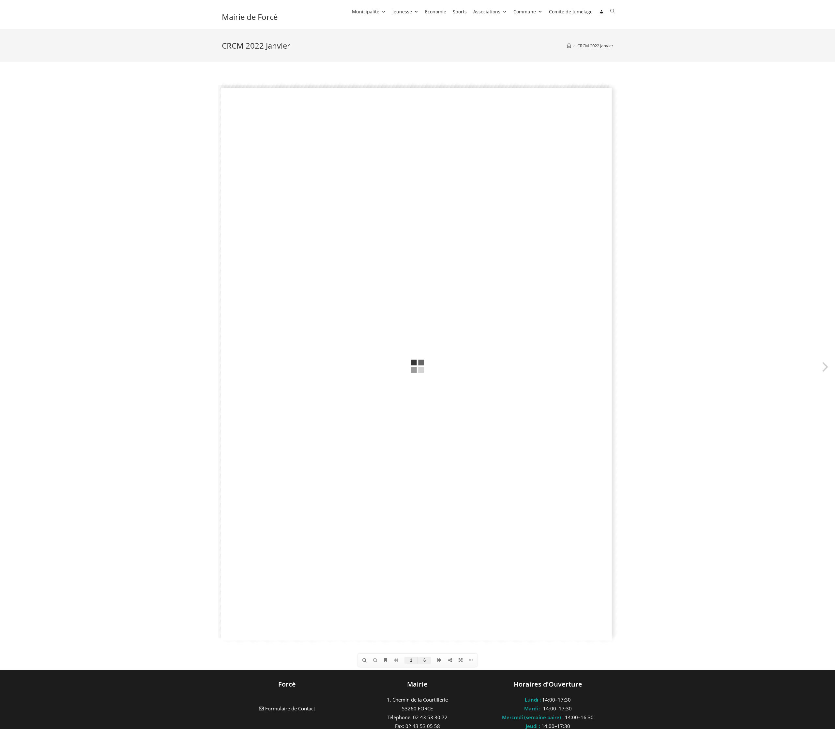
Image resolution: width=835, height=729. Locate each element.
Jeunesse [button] (402, 11)
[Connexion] (601, 11)
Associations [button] (486, 11)
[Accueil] (569, 46)
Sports (460, 11)
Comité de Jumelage (571, 11)
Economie (435, 11)
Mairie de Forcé (250, 16)
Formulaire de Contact (289, 708)
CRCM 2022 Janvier (595, 46)
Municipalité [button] (365, 11)
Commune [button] (524, 11)
